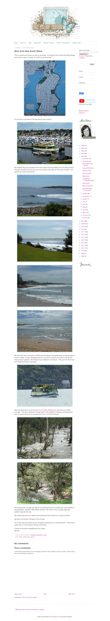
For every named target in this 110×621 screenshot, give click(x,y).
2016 (83, 234)
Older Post (71, 594)
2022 (83, 156)
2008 (83, 256)
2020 (83, 224)
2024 (83, 151)
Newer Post (18, 594)
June (84, 204)
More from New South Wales (87, 189)
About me (23, 42)
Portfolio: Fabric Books (63, 42)
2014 (83, 240)
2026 (83, 145)
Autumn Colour (87, 171)
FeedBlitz (82, 58)
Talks (30, 42)
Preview (81, 56)
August (85, 199)
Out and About (86, 173)
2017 (83, 232)
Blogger (70, 616)
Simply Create (77, 42)
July (84, 201)
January (85, 218)
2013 (83, 242)
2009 (83, 253)
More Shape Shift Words (87, 164)
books (20, 537)
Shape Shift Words (88, 168)
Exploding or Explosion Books (88, 179)
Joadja (24, 537)
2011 (83, 248)
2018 (83, 229)
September (86, 196)
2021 (83, 221)
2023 (83, 153)
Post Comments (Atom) (30, 597)
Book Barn (28, 515)
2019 (83, 226)
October (85, 193)
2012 (83, 245)
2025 (83, 148)
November (86, 161)
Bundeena (32, 355)
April (84, 210)
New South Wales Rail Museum (45, 410)
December (86, 158)
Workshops (37, 42)
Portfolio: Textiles (48, 42)
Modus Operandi (87, 186)
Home (16, 42)
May (84, 207)
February (86, 215)
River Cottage (30, 537)
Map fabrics (86, 176)
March (85, 212)
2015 (83, 237)
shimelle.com (55, 616)
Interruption (86, 183)
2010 (83, 251)
